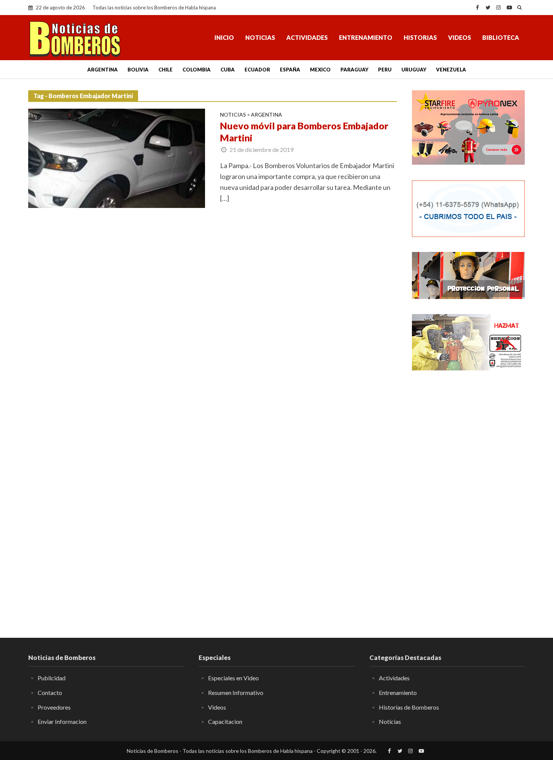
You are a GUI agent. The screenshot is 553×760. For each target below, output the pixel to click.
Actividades (307, 37)
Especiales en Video (233, 677)
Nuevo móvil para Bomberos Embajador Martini (304, 131)
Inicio (224, 37)
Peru (385, 70)
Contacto (50, 692)
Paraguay (354, 70)
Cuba (227, 70)
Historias (420, 37)
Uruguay (413, 70)
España (290, 70)
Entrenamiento (365, 37)
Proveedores (54, 707)
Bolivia (138, 70)
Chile (165, 70)
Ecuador (257, 70)
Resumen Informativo (235, 692)
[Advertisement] (468, 498)
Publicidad (51, 677)
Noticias (260, 37)
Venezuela (451, 70)
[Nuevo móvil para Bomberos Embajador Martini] (116, 157)
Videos (459, 37)
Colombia (196, 70)
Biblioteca (500, 37)
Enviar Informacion (62, 721)
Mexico (320, 70)
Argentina (102, 70)
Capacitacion (225, 721)
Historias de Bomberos (409, 707)
